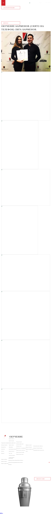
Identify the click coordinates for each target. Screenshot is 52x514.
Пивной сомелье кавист (20, 454)
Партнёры (34, 450)
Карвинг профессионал (4, 463)
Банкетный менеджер (11, 462)
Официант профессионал (29, 449)
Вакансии (2, 453)
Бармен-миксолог (11, 451)
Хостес (27, 451)
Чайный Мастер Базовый (19, 462)
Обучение (7, 2)
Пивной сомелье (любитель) (20, 450)
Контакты (21, 2)
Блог (15, 2)
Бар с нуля (10, 453)
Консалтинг (3, 449)
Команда (34, 448)
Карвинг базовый (4, 461)
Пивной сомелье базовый (20, 452)
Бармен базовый (11, 440)
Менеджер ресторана (11, 460)
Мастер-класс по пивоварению (21, 448)
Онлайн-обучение (11, 457)
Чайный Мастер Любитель (19, 460)
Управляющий (10, 458)
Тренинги (11, 2)
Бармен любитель (11, 438)
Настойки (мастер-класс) (40, 450)
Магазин (18, 2)
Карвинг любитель (4, 459)
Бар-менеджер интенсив (12, 449)
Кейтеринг (10, 464)
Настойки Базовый (12, 455)
